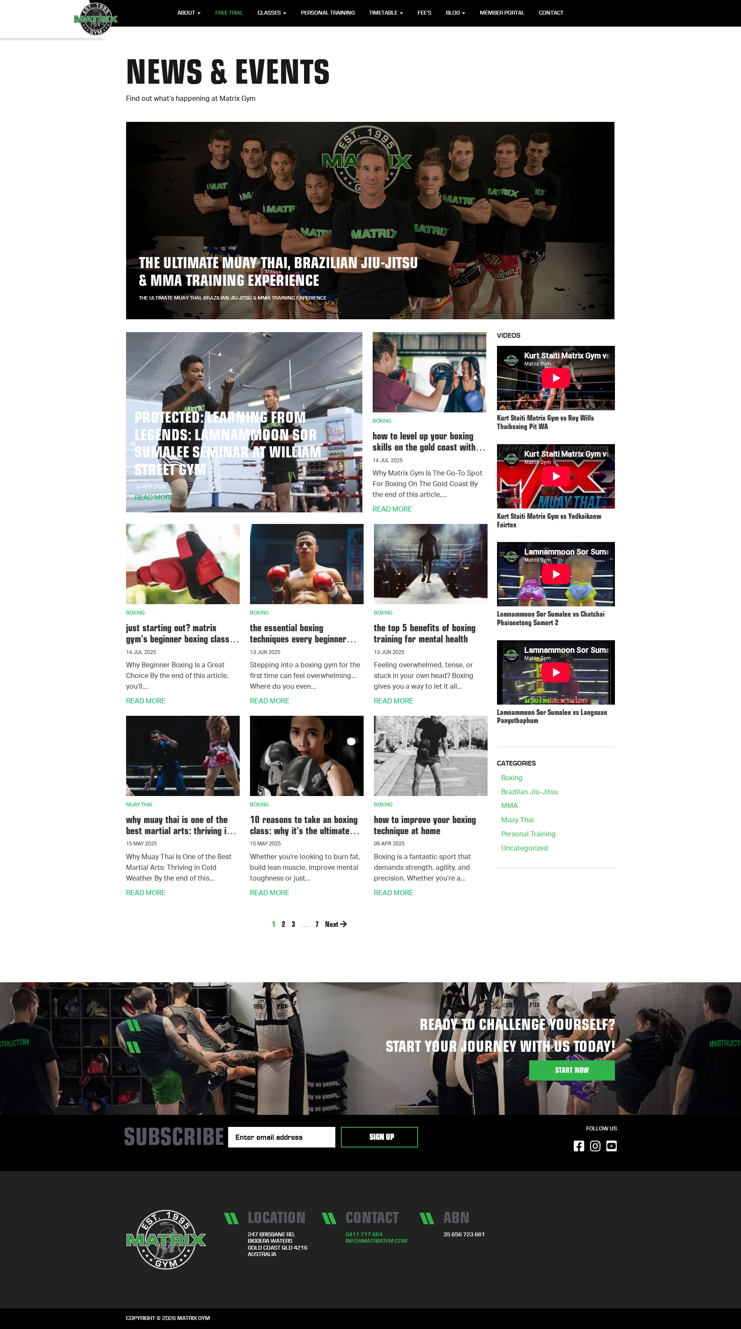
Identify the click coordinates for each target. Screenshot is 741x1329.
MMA (509, 806)
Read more (154, 498)
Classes (270, 13)
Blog (453, 13)
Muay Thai (517, 820)
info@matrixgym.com (376, 1241)
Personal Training (328, 13)
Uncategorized (524, 849)
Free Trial (229, 13)
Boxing (512, 778)
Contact (551, 13)
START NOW (572, 1070)
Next (332, 924)
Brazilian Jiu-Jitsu (529, 793)
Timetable (384, 13)
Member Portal (502, 13)
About (187, 13)
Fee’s (424, 13)
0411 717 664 (364, 1235)
